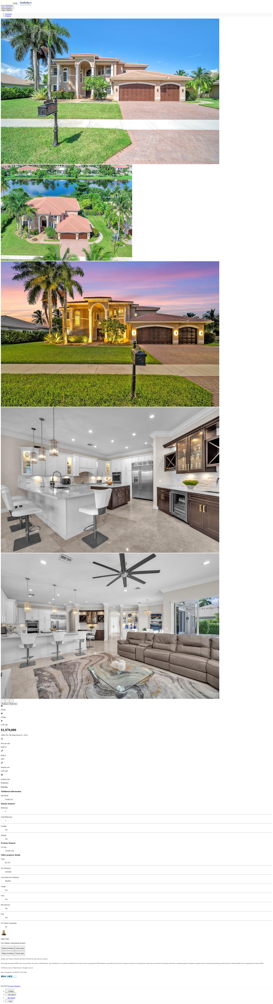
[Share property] (11, 701)
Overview (8, 14)
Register (9, 10)
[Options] (3, 701)
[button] (136, 92)
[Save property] (7, 701)
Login (3, 10)
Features (8, 16)
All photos (5, 704)
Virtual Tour (13, 704)
